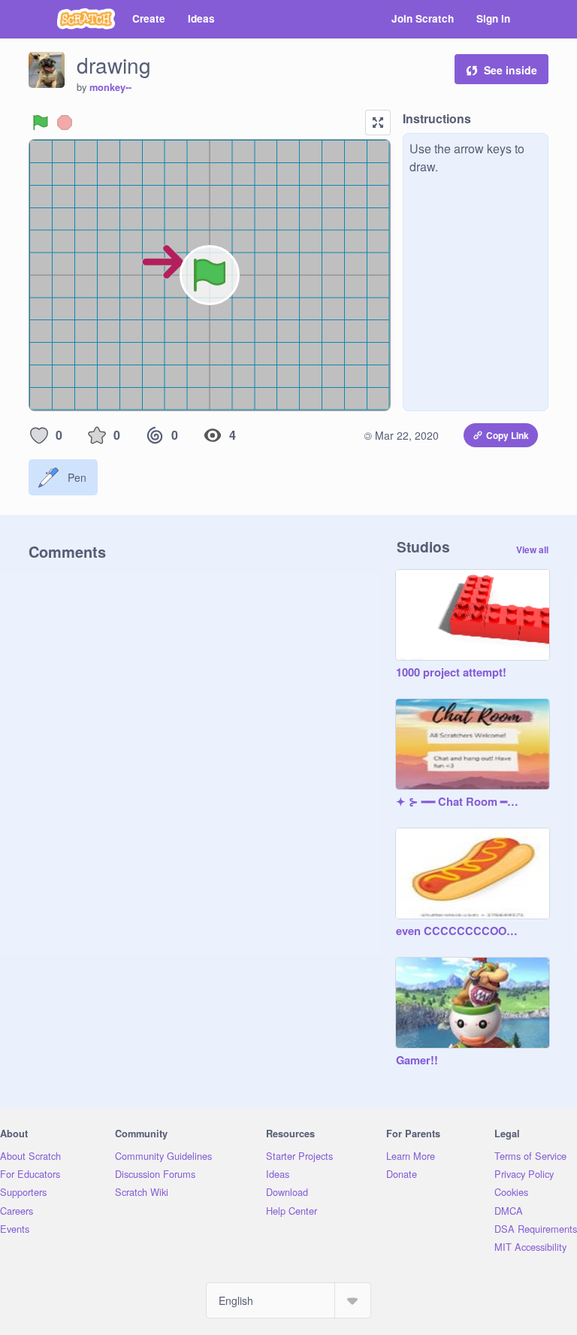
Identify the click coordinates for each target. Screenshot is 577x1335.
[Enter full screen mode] (378, 122)
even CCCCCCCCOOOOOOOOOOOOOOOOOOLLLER (457, 931)
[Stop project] (65, 122)
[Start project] (41, 122)
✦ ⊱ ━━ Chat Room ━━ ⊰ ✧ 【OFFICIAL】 (457, 802)
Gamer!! (417, 1060)
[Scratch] (86, 19)
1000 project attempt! (451, 673)
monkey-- (110, 87)
